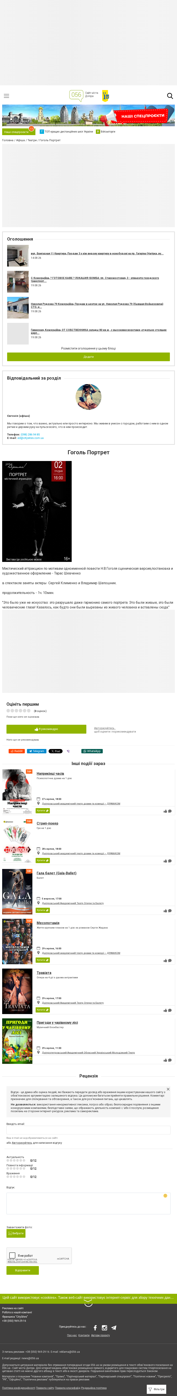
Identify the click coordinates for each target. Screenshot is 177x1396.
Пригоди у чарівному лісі (57, 1023)
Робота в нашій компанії (17, 1312)
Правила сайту (45, 1388)
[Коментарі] (170, 811)
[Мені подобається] (165, 811)
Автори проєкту (100, 1335)
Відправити (22, 1270)
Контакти (84, 1335)
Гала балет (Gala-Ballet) (56, 873)
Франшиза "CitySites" (15, 1316)
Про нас (72, 1335)
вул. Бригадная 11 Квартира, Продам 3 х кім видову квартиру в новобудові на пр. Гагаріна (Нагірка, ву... (97, 253)
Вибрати (18, 1233)
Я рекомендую (48, 729)
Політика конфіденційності (18, 1388)
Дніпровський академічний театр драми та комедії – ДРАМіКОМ (81, 803)
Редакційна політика (94, 1388)
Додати (89, 356)
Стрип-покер (47, 823)
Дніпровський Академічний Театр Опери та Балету (73, 903)
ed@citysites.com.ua (30, 438)
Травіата (44, 973)
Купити (41, 810)
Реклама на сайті (13, 1308)
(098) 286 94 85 (30, 434)
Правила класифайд (67, 1388)
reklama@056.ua (69, 1351)
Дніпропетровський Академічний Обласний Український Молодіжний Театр (88, 1052)
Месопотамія (48, 923)
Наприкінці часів (50, 774)
